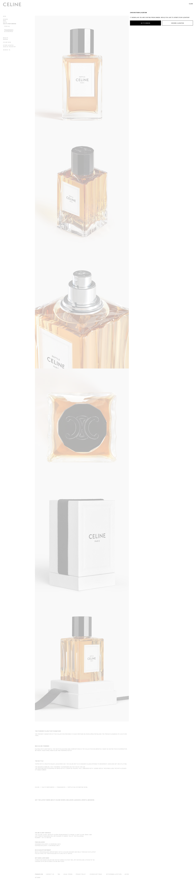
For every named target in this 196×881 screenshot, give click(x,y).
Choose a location (177, 23)
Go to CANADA (145, 23)
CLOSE (191, 3)
